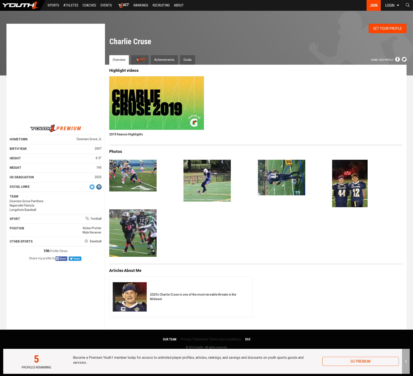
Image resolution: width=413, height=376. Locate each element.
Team (14, 196)
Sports (53, 5)
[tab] (140, 59)
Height (15, 158)
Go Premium (360, 361)
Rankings (140, 5)
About (179, 5)
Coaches (89, 5)
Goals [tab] (187, 60)
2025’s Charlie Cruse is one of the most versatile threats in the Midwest (193, 297)
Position (17, 228)
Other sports (21, 241)
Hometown (19, 139)
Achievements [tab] (164, 60)
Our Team (169, 339)
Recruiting (161, 5)
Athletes (70, 5)
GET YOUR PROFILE (387, 28)
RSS (247, 339)
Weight (15, 167)
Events (106, 5)
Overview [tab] (119, 60)
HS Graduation (22, 177)
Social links (20, 186)
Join (374, 5)
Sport (15, 219)
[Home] (22, 5)
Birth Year (18, 148)
